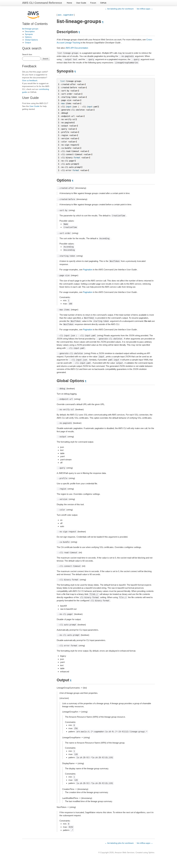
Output (28, 42)
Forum (93, 3)
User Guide (81, 3)
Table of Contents (35, 24)
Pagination (87, 269)
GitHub (103, 3)
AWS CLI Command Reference (42, 2)
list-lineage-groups (30, 29)
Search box (27, 54)
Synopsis (29, 34)
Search (45, 58)
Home (69, 3)
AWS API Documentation (77, 48)
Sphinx (151, 852)
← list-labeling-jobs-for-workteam (119, 9)
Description (30, 31)
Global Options (31, 40)
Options (28, 37)
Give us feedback (29, 80)
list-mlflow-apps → (145, 9)
